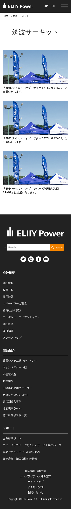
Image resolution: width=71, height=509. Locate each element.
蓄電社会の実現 (12, 310)
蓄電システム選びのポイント (20, 360)
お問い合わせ (36, 492)
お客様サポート (12, 438)
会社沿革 (8, 323)
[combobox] (28, 247)
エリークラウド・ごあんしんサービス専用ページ (32, 445)
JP (46, 6)
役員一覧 (8, 289)
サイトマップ (36, 481)
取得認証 (8, 330)
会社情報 (8, 282)
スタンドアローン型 (15, 367)
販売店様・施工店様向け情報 (20, 458)
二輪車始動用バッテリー (17, 387)
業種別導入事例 (12, 401)
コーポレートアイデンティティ (21, 317)
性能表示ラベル (12, 408)
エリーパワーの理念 (15, 303)
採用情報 (8, 296)
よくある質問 (36, 487)
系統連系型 (9, 374)
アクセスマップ (12, 337)
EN (53, 6)
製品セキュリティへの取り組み (21, 451)
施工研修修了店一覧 (15, 415)
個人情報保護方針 (35, 471)
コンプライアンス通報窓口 (35, 476)
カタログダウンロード (16, 394)
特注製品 (8, 381)
